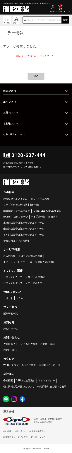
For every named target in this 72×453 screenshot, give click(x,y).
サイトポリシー (46, 380)
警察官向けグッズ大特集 (16, 240)
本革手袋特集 (38, 216)
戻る (36, 76)
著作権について (38, 437)
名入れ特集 (9, 255)
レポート (8, 298)
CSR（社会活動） (25, 380)
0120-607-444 (28, 155)
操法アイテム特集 (39, 198)
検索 (65, 20)
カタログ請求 (28, 365)
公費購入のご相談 (44, 262)
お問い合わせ (10, 350)
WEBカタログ (10, 365)
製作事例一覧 (10, 313)
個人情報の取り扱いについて (19, 386)
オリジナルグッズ (13, 283)
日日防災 (53, 216)
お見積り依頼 (47, 344)
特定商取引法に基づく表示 (51, 386)
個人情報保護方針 (37, 431)
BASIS (7, 216)
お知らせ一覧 (10, 328)
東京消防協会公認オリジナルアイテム (23, 222)
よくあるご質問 (29, 344)
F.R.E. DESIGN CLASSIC (47, 210)
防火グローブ (21, 216)
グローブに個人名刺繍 (30, 255)
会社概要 (8, 380)
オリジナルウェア (13, 277)
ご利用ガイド (10, 344)
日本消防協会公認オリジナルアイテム (23, 234)
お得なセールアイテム (15, 198)
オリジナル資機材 (35, 277)
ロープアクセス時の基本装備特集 (21, 204)
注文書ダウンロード (49, 365)
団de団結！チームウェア (16, 210)
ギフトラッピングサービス (17, 262)
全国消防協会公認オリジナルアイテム (23, 228)
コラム (19, 298)
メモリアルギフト (35, 283)
